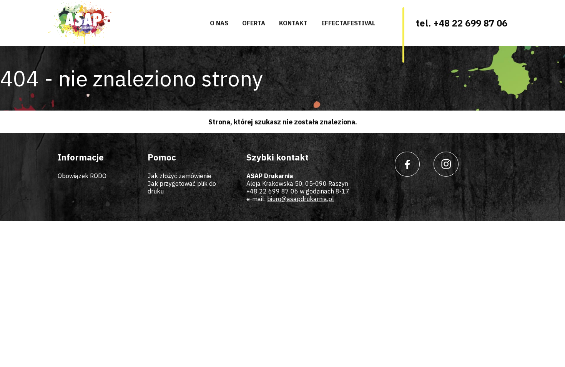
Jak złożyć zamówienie (179, 176)
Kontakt (293, 23)
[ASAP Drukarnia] (80, 23)
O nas (219, 23)
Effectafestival (348, 23)
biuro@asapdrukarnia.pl (300, 199)
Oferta (253, 23)
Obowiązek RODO (82, 176)
